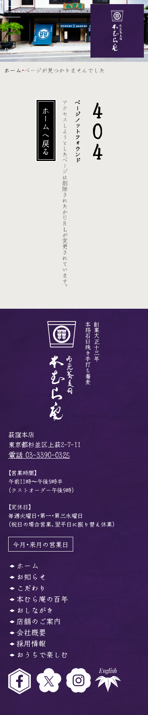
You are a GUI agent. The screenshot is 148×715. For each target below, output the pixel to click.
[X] (51, 681)
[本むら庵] (117, 30)
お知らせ (31, 576)
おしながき (34, 609)
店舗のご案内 (38, 620)
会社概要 (31, 631)
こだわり (31, 587)
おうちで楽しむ (42, 654)
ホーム (12, 70)
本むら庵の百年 (42, 598)
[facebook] (22, 681)
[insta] (80, 681)
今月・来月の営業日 (41, 544)
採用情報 (31, 643)
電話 (39, 454)
